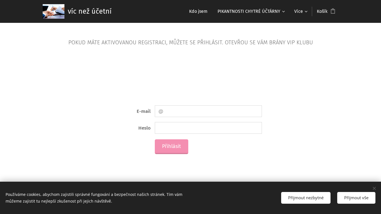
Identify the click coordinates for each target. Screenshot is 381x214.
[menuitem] (198, 11)
